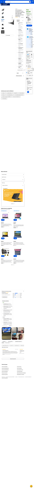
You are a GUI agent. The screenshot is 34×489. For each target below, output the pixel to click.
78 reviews (6, 293)
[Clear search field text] (29, 2)
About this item (4, 171)
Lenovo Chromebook (4, 366)
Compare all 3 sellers (29, 78)
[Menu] (1, 2)
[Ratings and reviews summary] (23, 291)
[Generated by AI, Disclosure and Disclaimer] (6, 325)
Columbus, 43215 (28, 60)
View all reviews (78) (13, 358)
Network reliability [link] (6, 318)
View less (10, 325)
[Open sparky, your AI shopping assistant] (31, 486)
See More (12, 203)
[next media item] (12, 20)
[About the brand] (22, 185)
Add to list (30, 75)
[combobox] (18, 2)
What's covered (31, 31)
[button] (11, 21)
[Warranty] (22, 179)
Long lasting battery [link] (6, 313)
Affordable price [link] (5, 303)
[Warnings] (23, 183)
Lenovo (16, 8)
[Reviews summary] (20, 17)
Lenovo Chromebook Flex (5, 369)
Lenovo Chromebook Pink (5, 368)
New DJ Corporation (29, 87)
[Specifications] (23, 177)
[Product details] (23, 174)
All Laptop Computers (5, 374)
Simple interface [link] (5, 306)
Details (31, 72)
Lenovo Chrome (19, 366)
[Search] (30, 2)
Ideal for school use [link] (6, 309)
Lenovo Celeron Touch (20, 369)
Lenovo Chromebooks (5, 371)
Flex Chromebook (19, 368)
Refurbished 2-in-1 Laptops (20, 374)
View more (12, 264)
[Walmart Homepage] (3, 2)
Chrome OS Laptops (19, 371)
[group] (19, 17)
